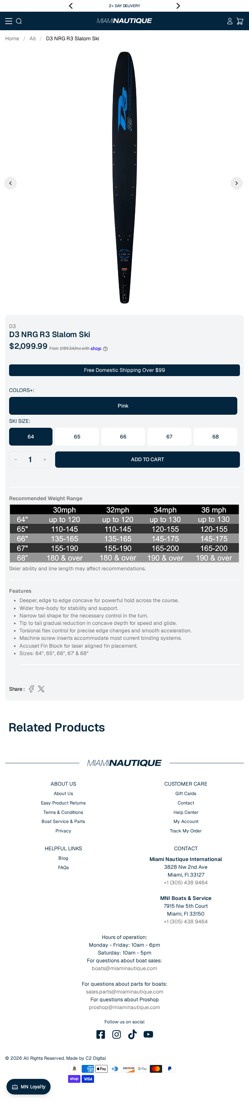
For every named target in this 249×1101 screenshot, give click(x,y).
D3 (12, 326)
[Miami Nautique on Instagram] (117, 1034)
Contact (186, 803)
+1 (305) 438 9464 (186, 882)
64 (31, 436)
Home (12, 38)
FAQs (63, 867)
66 (123, 436)
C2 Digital (96, 1058)
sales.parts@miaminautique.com (124, 991)
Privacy (63, 831)
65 (77, 436)
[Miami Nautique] (124, 20)
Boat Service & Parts (63, 821)
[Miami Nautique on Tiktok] (132, 1034)
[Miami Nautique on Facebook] (101, 1034)
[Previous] (71, 6)
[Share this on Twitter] (41, 689)
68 (215, 436)
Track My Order (186, 831)
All (33, 38)
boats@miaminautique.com (124, 968)
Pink (123, 405)
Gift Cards (185, 793)
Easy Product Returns (63, 803)
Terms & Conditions (63, 812)
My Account (185, 821)
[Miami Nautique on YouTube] (148, 1034)
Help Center (185, 812)
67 (169, 436)
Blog (63, 858)
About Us (63, 793)
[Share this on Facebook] (31, 689)
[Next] (178, 6)
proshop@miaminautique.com (124, 1007)
